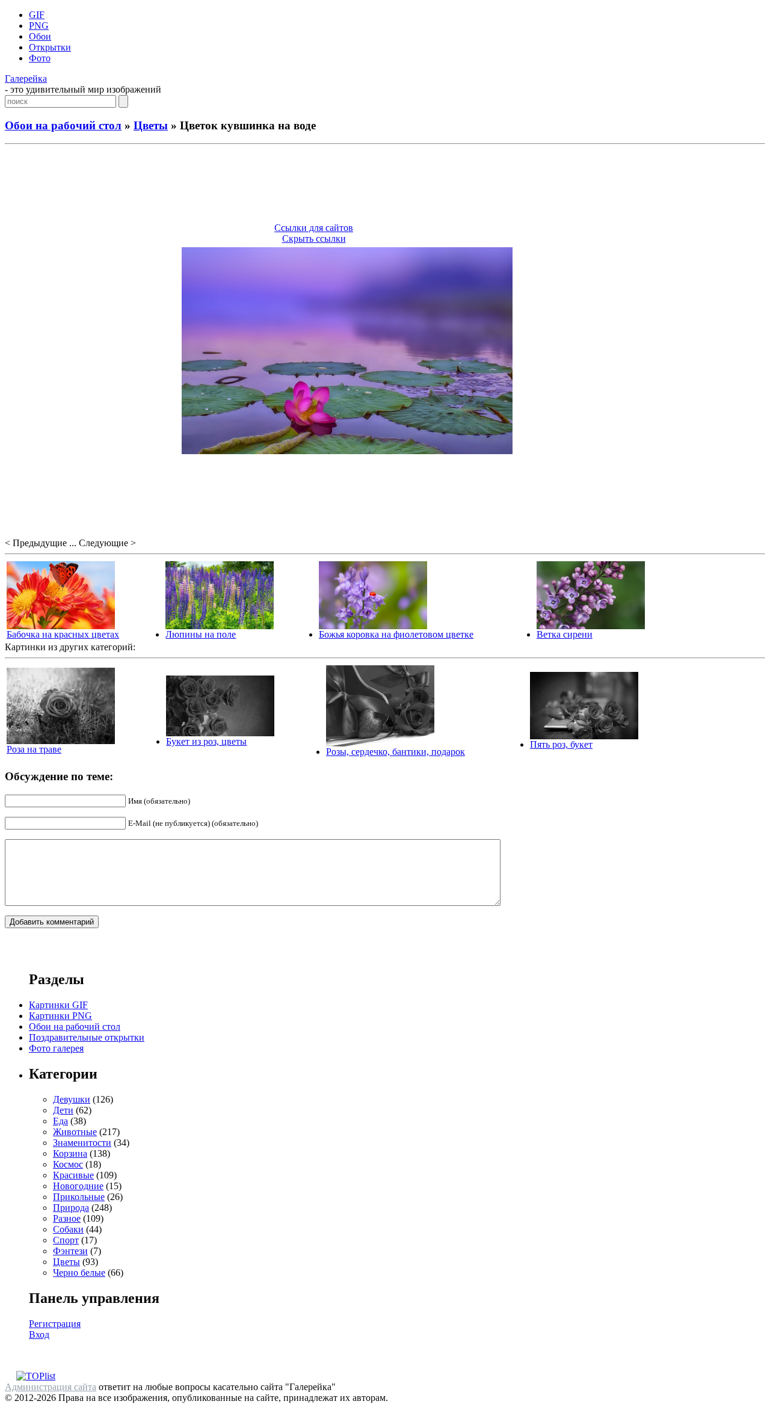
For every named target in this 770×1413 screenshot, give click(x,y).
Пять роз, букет (561, 744)
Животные (75, 1132)
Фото (40, 58)
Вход (39, 1334)
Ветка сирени (565, 634)
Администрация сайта (50, 1387)
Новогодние (78, 1186)
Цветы (151, 125)
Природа (71, 1207)
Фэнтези (70, 1251)
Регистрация (55, 1324)
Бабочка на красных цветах (63, 634)
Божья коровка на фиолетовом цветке (396, 634)
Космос (68, 1164)
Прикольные (79, 1197)
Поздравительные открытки (86, 1037)
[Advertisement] (385, 185)
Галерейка (26, 78)
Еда (60, 1121)
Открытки (50, 47)
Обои (40, 36)
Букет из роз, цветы (206, 741)
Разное (67, 1218)
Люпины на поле (200, 634)
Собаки (68, 1229)
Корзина (70, 1153)
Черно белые (79, 1272)
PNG (39, 25)
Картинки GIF (58, 1005)
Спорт (66, 1240)
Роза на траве (34, 749)
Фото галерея (56, 1048)
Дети (63, 1110)
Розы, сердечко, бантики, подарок (395, 752)
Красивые (73, 1175)
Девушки (71, 1099)
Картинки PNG (60, 1016)
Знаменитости (82, 1142)
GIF (37, 15)
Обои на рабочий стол (63, 125)
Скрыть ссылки (314, 238)
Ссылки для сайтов (313, 228)
